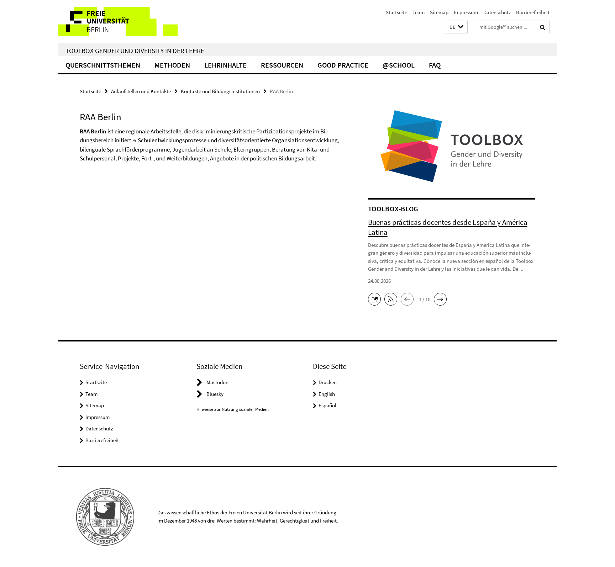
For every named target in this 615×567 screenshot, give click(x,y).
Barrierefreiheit (533, 12)
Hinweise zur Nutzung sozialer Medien (232, 409)
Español (327, 405)
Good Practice (342, 64)
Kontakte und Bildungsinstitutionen (220, 91)
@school (399, 64)
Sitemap (439, 12)
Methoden (172, 64)
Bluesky (215, 394)
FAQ (435, 64)
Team (418, 12)
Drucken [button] (328, 382)
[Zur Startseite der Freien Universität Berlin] (118, 21)
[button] (456, 27)
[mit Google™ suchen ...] (542, 27)
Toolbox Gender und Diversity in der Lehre (134, 50)
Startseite (396, 12)
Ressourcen (282, 64)
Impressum (466, 12)
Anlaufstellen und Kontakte (141, 91)
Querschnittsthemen (102, 64)
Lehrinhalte (225, 64)
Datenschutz (497, 12)
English (327, 394)
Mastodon (217, 382)
